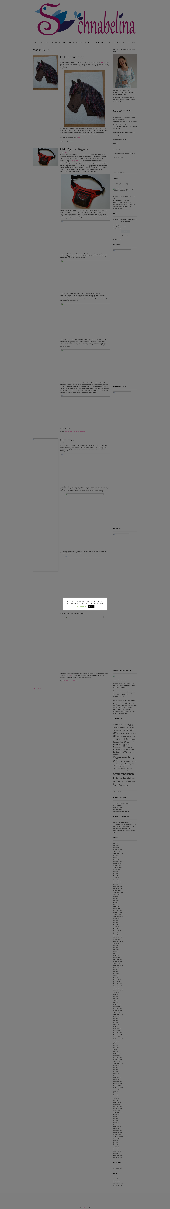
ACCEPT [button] (91, 606)
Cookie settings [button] (81, 606)
